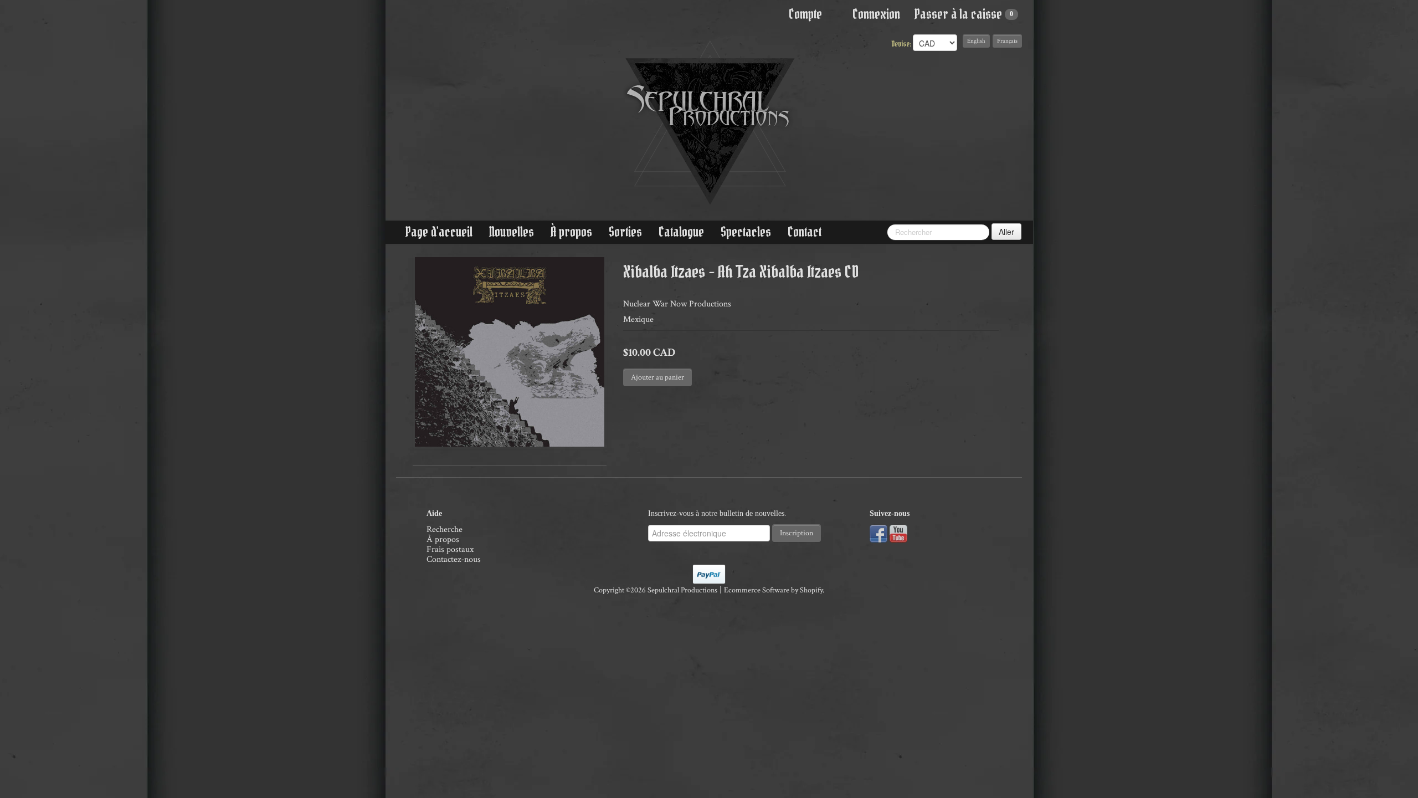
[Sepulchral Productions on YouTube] (898, 533)
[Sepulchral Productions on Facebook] (878, 533)
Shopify (811, 590)
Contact (804, 232)
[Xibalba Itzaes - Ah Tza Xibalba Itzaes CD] (510, 352)
